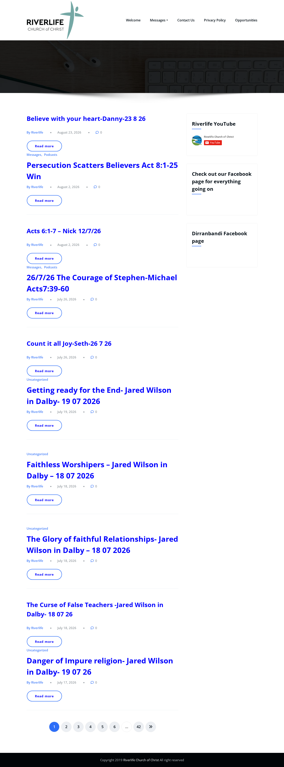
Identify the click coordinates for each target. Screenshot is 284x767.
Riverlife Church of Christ (140, 760)
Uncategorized (37, 379)
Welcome (133, 20)
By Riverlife (35, 132)
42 (139, 726)
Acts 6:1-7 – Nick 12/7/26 (64, 231)
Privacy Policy (215, 20)
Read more (44, 146)
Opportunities (246, 20)
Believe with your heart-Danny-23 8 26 (86, 118)
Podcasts (50, 154)
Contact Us (186, 20)
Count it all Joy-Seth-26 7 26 (69, 343)
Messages (157, 20)
